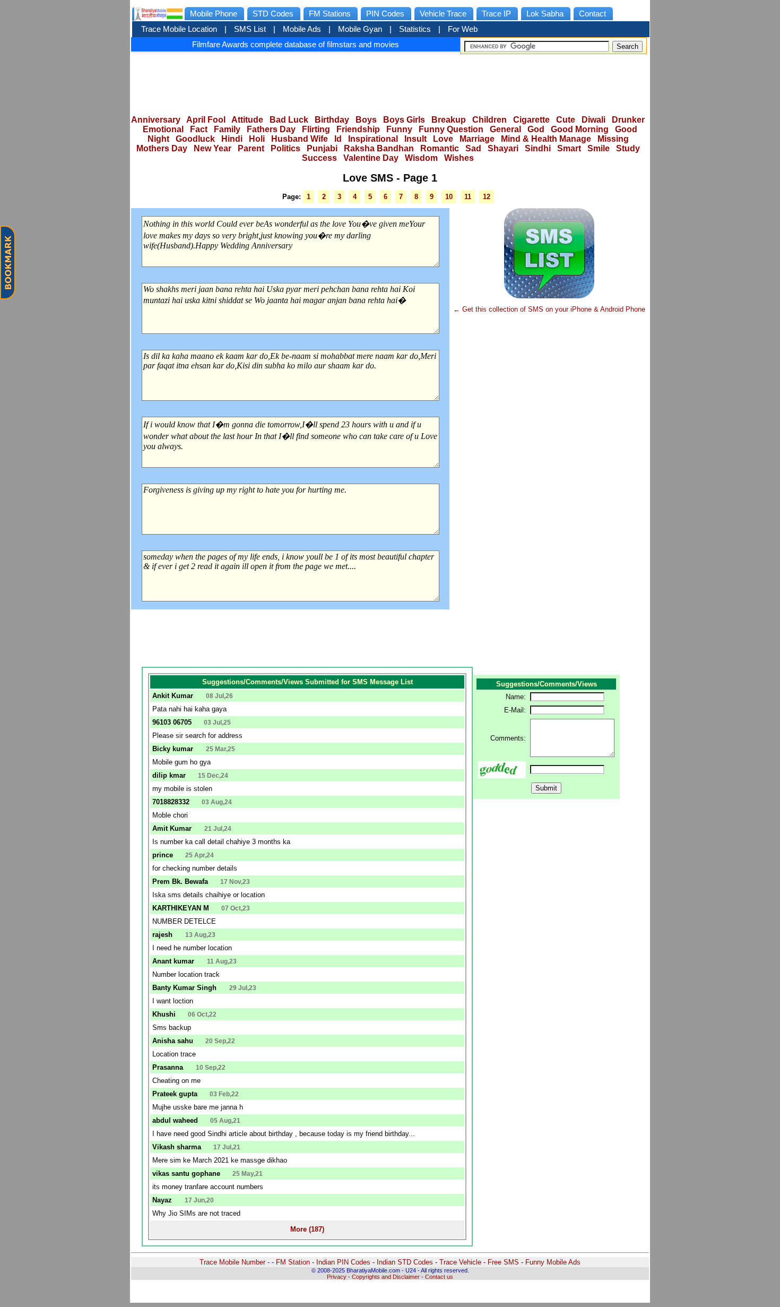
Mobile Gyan (360, 29)
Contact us (439, 1277)
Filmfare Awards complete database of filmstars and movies (295, 44)
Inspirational (373, 138)
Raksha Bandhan (379, 148)
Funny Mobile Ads (552, 1262)
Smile (598, 148)
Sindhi (538, 148)
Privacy (336, 1277)
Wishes (459, 157)
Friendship (358, 129)
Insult (415, 138)
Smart (569, 148)
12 (486, 197)
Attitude (247, 119)
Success (319, 157)
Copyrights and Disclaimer (386, 1277)
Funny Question (451, 129)
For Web (463, 29)
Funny (399, 129)
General (505, 129)
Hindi (231, 138)
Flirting (316, 129)
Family (227, 129)
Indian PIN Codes (343, 1262)
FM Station (293, 1262)
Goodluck (195, 138)
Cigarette (531, 119)
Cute (565, 119)
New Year (212, 148)
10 (449, 197)
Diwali (593, 119)
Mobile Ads (302, 29)
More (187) (307, 1229)
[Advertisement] (390, 81)
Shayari (503, 148)
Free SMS (503, 1262)
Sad (473, 148)
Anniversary (155, 119)
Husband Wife (299, 138)
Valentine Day (370, 157)
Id (338, 138)
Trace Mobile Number (232, 1262)
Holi (257, 138)
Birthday (332, 119)
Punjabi (322, 148)
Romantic (439, 148)
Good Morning (580, 129)
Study (628, 148)
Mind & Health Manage (546, 138)
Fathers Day (271, 129)
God (535, 129)
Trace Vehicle (460, 1262)
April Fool (206, 119)
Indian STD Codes (405, 1262)
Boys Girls (404, 119)
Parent (251, 148)
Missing (613, 138)
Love (443, 138)
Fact (198, 129)
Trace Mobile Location (179, 29)
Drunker (628, 119)
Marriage (477, 138)
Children (489, 119)
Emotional (163, 129)
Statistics (415, 29)
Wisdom (421, 157)
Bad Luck (289, 119)
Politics (285, 148)
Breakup (448, 119)
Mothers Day (161, 148)
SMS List (250, 29)
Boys (366, 119)
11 (467, 197)
